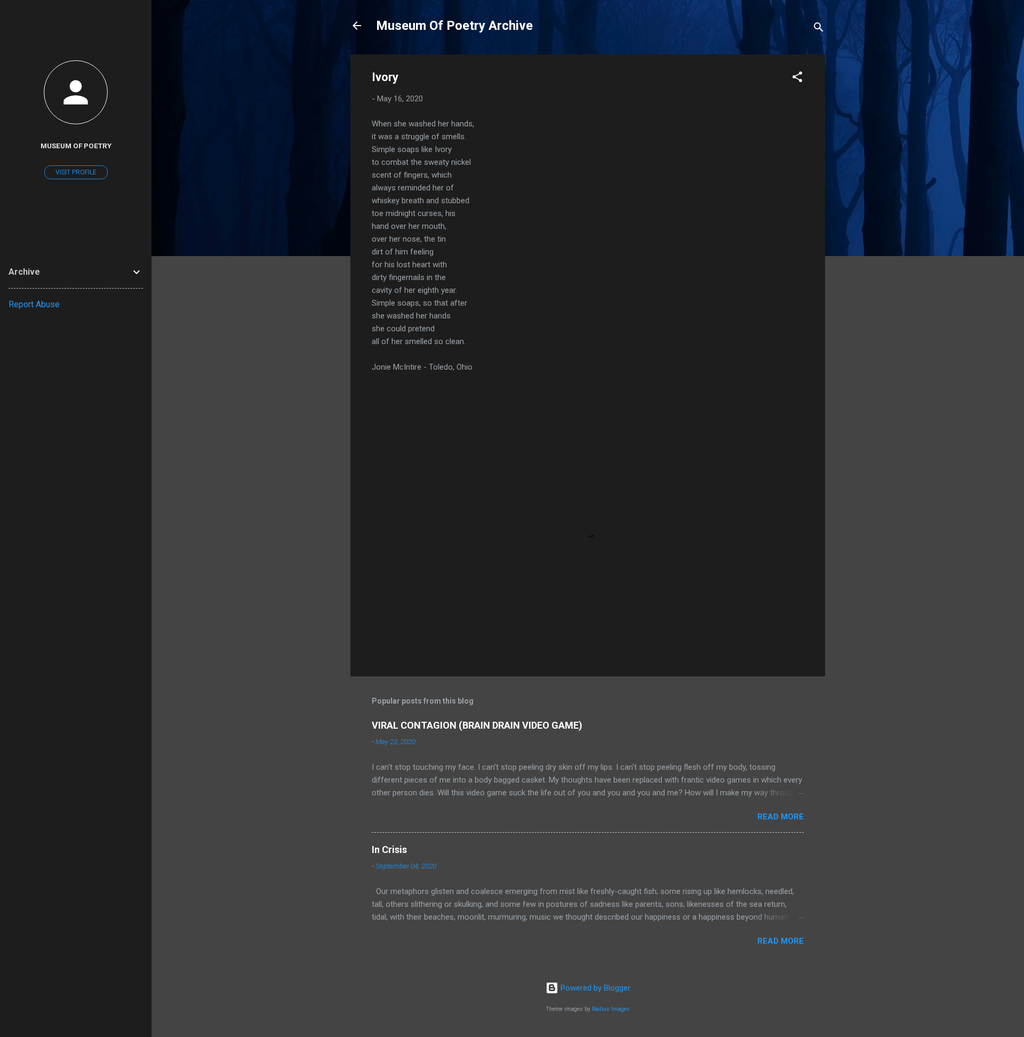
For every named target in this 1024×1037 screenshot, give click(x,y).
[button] (797, 78)
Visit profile (76, 172)
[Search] (818, 29)
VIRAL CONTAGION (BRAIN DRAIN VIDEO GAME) (477, 725)
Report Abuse (34, 304)
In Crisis (389, 849)
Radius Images (611, 1009)
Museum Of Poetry (76, 145)
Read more (780, 816)
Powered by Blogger (594, 988)
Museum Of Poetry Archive (454, 25)
